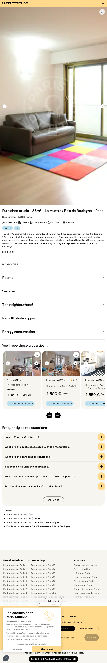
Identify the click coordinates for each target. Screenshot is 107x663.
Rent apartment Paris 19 (43, 589)
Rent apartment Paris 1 (14, 565)
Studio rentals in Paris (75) (19, 514)
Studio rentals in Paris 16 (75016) (23, 518)
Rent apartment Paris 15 (43, 573)
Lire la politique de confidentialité (22, 640)
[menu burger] (103, 3)
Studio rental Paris (83, 569)
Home (9, 510)
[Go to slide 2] (24, 370)
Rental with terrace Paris (86, 589)
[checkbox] (102, 12)
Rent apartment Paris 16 (43, 577)
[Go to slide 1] (21, 370)
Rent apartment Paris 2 (15, 569)
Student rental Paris (84, 581)
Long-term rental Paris (85, 577)
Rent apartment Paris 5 (15, 581)
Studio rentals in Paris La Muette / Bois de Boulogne (32, 522)
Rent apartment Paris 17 (43, 581)
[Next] (102, 106)
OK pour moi (47, 649)
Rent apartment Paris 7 (15, 589)
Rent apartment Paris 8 (15, 592)
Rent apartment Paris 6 (15, 585)
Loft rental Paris (82, 573)
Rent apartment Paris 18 (43, 585)
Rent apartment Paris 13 (43, 565)
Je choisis (17, 649)
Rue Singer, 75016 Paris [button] (17, 216)
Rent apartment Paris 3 (15, 573)
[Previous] (4, 106)
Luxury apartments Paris (86, 592)
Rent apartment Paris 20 (43, 592)
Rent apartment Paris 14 (43, 569)
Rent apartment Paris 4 (15, 577)
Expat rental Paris (83, 585)
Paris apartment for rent (86, 565)
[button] (6, 658)
